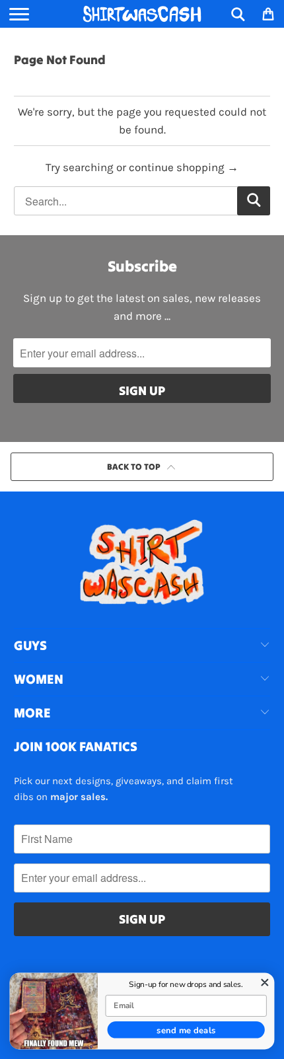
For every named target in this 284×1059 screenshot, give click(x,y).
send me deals (186, 1029)
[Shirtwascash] (142, 14)
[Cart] (267, 14)
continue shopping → (183, 167)
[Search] (238, 14)
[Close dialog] (265, 982)
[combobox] (142, 200)
